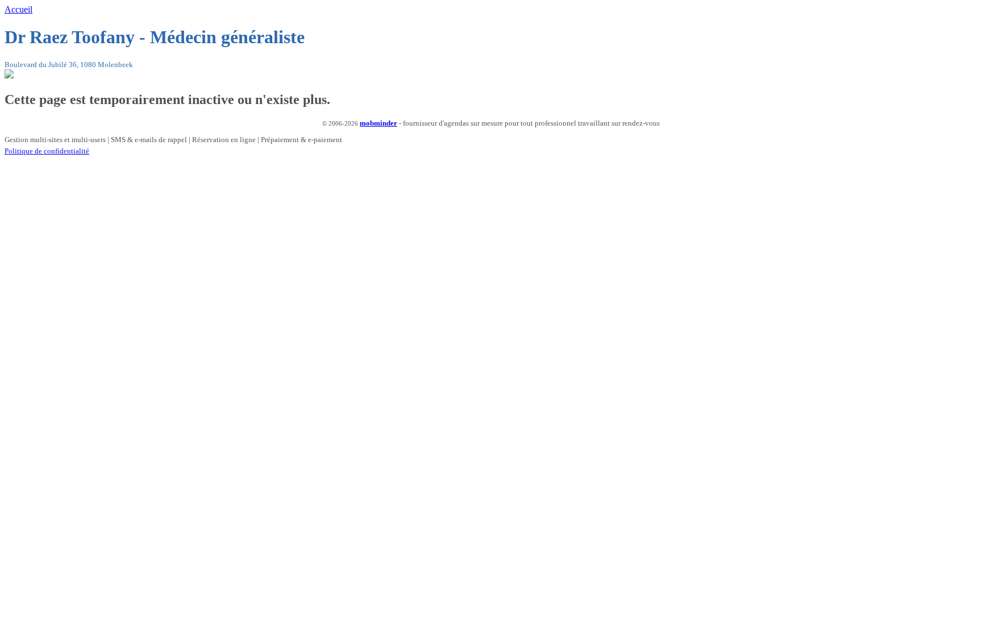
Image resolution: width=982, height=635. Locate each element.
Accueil (18, 9)
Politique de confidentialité (47, 151)
